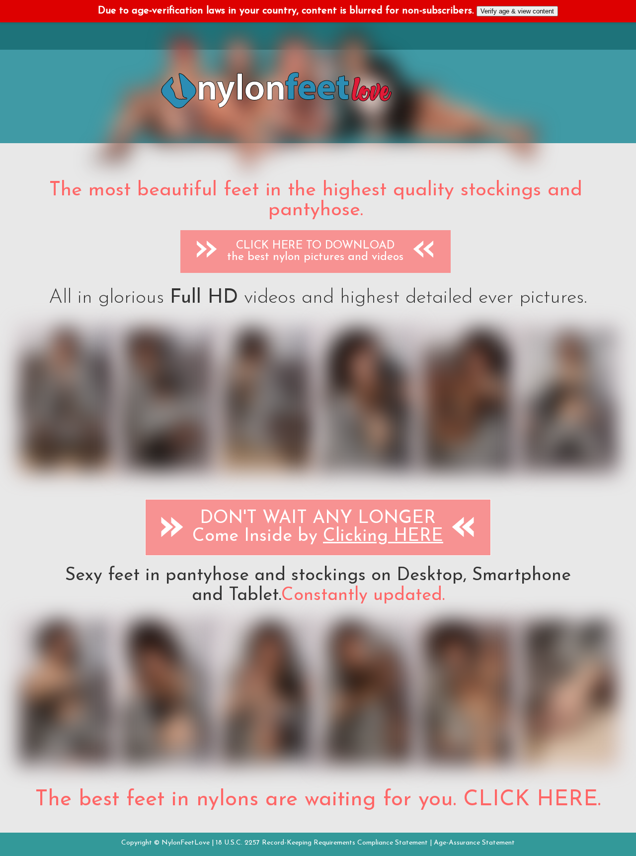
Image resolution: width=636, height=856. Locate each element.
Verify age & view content (517, 11)
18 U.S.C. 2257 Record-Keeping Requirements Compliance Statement (322, 843)
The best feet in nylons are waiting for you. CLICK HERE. (318, 800)
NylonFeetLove (185, 843)
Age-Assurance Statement (474, 843)
